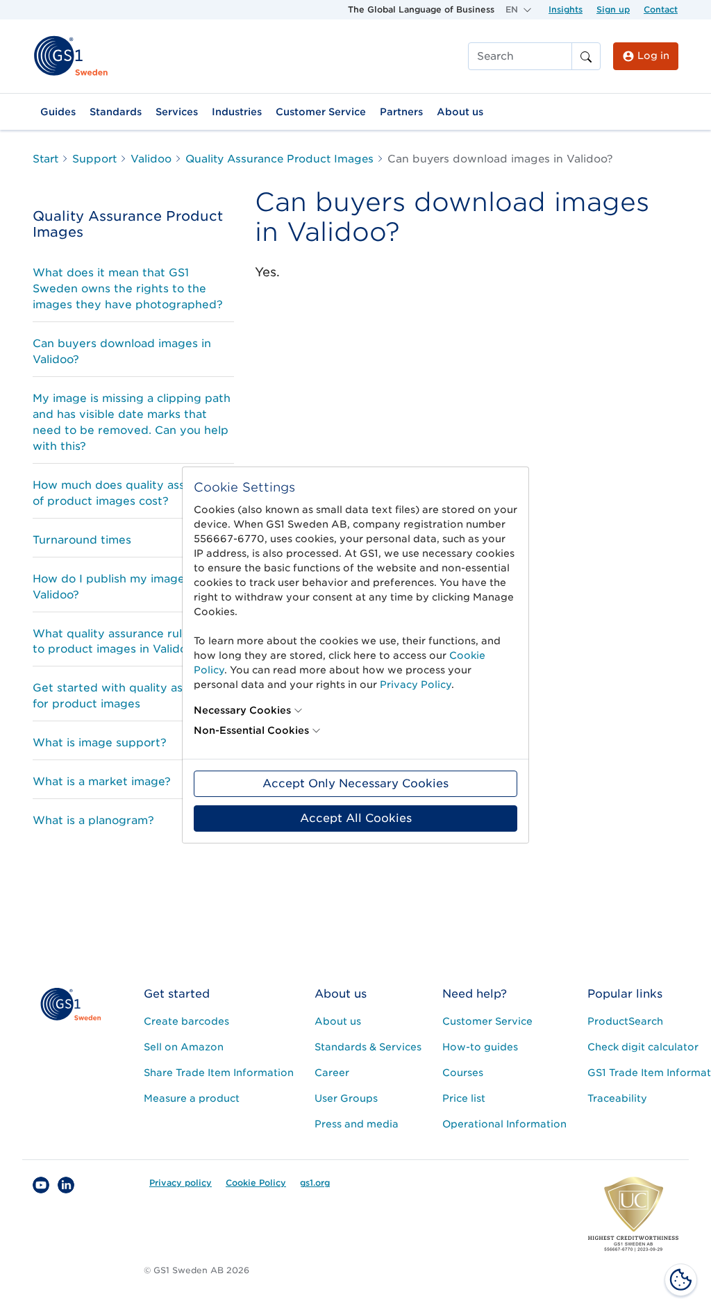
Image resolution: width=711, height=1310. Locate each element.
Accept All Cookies (356, 818)
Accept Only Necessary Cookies (355, 783)
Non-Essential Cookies (251, 730)
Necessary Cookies (242, 710)
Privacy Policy (415, 684)
